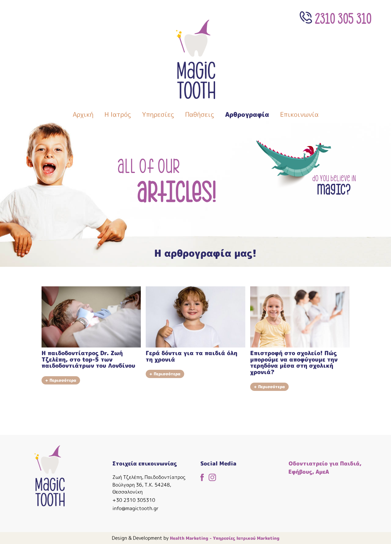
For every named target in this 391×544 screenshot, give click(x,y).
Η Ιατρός (117, 114)
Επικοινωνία (299, 114)
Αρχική (83, 114)
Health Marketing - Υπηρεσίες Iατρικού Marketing (225, 538)
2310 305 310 (341, 17)
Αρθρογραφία (247, 114)
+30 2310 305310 (133, 500)
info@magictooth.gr (135, 508)
